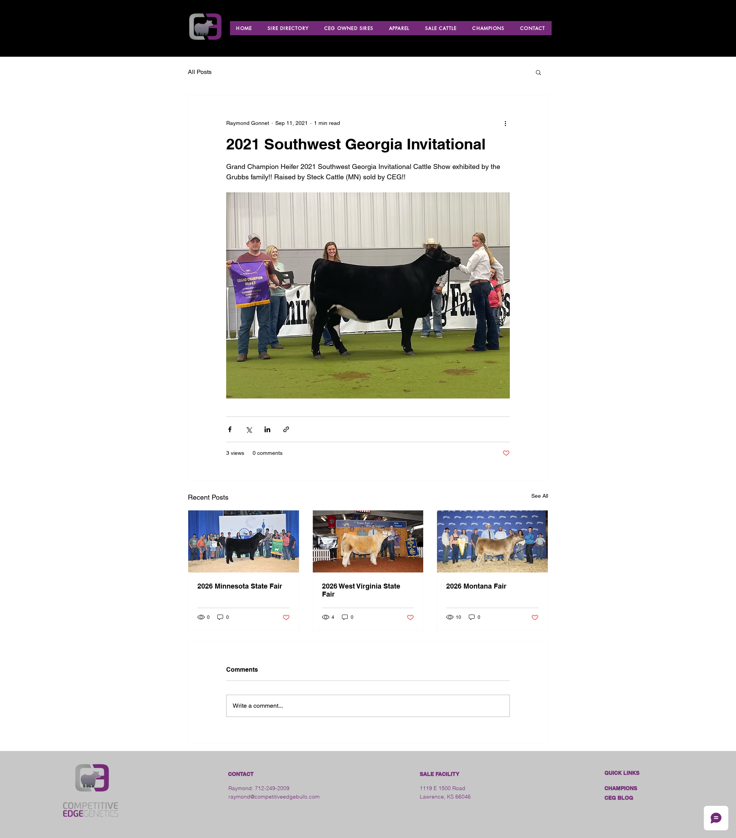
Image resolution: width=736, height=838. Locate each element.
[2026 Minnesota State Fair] (243, 541)
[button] (538, 72)
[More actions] (505, 123)
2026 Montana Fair (476, 586)
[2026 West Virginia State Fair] (368, 541)
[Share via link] (286, 429)
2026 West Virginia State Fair (361, 590)
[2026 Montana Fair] (492, 541)
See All (539, 496)
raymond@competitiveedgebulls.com (274, 796)
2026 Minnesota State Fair (239, 586)
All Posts (200, 71)
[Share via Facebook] (229, 429)
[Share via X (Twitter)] (248, 429)
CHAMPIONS (621, 788)
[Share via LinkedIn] (267, 429)
